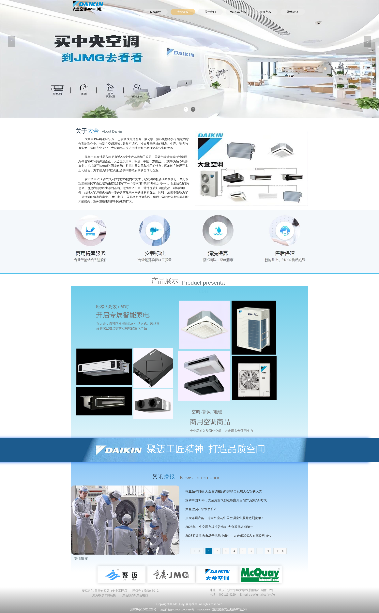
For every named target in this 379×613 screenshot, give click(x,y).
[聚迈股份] (171, 574)
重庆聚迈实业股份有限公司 (230, 609)
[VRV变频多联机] (254, 328)
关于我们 (210, 11)
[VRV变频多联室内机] (204, 325)
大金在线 (182, 11)
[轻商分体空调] (104, 367)
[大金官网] (217, 574)
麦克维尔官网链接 (104, 595)
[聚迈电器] (121, 574)
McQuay (155, 11)
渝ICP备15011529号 (143, 609)
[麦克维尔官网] (260, 574)
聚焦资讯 (292, 11)
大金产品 (265, 11)
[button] (11, 41)
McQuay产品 (238, 11)
